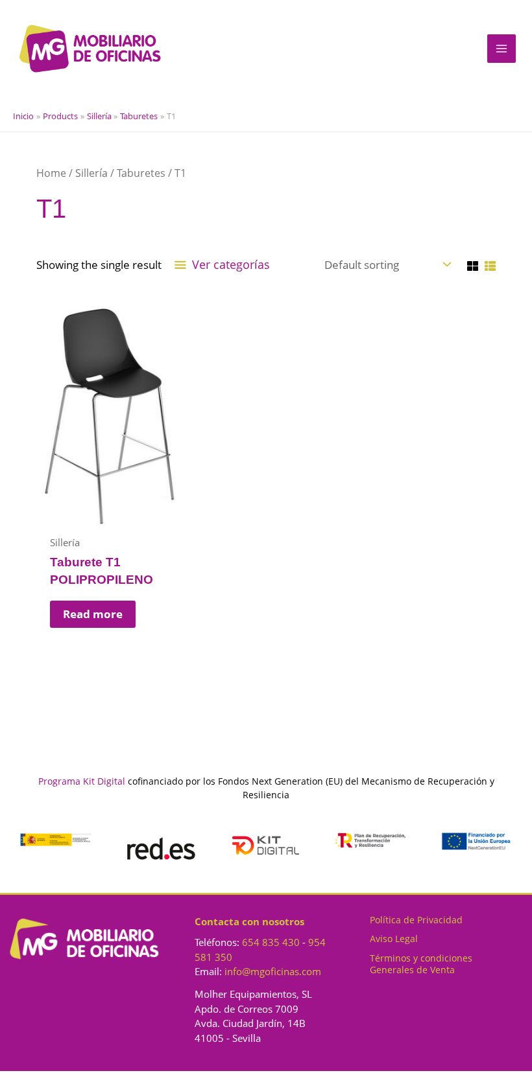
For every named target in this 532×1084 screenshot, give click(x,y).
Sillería (91, 173)
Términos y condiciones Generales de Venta (421, 964)
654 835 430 (271, 942)
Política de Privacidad (416, 920)
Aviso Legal (394, 938)
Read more (93, 613)
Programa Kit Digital (81, 781)
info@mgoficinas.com (272, 971)
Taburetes (141, 173)
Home (51, 173)
